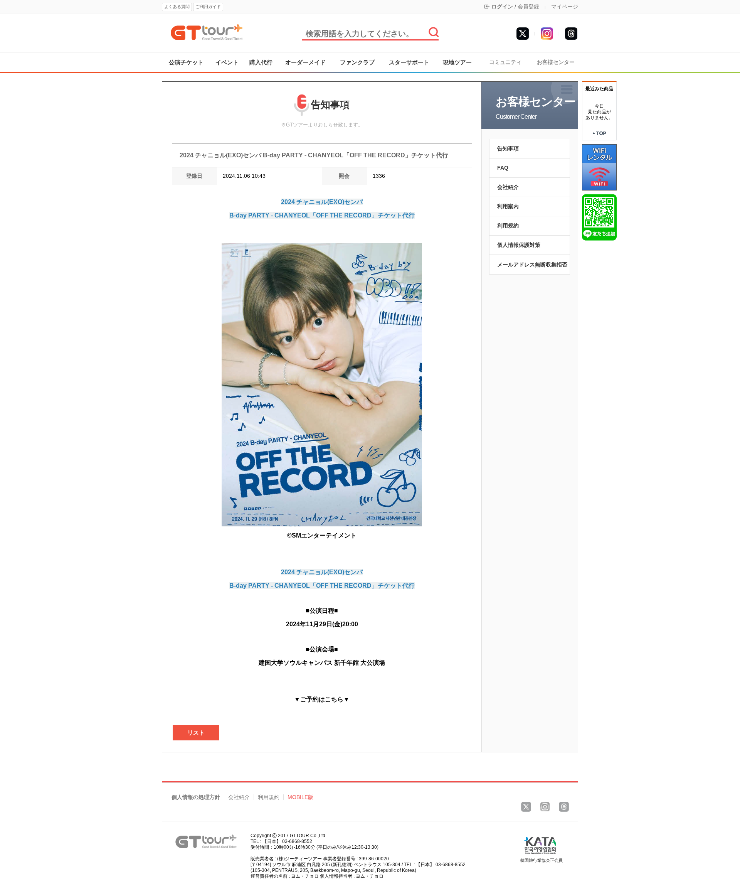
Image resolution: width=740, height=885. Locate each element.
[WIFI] (599, 167)
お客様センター (556, 62)
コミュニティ (505, 62)
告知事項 (508, 148)
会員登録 (528, 6)
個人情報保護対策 (518, 245)
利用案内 (508, 206)
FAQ (502, 168)
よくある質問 (177, 6)
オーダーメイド (305, 62)
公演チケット (186, 62)
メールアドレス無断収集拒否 (532, 264)
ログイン (502, 6)
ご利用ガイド (208, 6)
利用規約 (508, 226)
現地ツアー (457, 62)
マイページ (564, 6)
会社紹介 (508, 187)
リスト (196, 732)
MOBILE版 (300, 797)
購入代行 (260, 62)
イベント (227, 62)
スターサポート (409, 62)
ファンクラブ (357, 62)
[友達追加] (599, 217)
